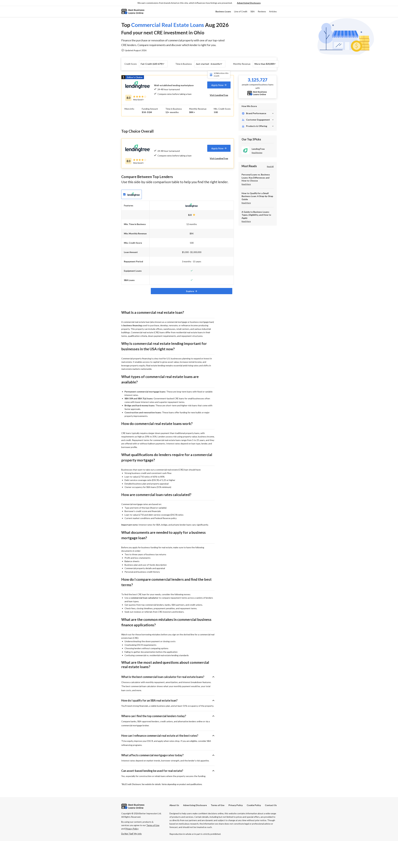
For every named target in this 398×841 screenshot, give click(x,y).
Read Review (257, 153)
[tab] (219, 84)
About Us (174, 805)
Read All (270, 166)
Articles (273, 11)
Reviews (262, 11)
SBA (252, 11)
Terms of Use (217, 805)
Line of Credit (240, 11)
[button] (249, 3)
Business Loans (223, 11)
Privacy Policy (236, 805)
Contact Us (271, 805)
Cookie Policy (254, 805)
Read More (246, 184)
